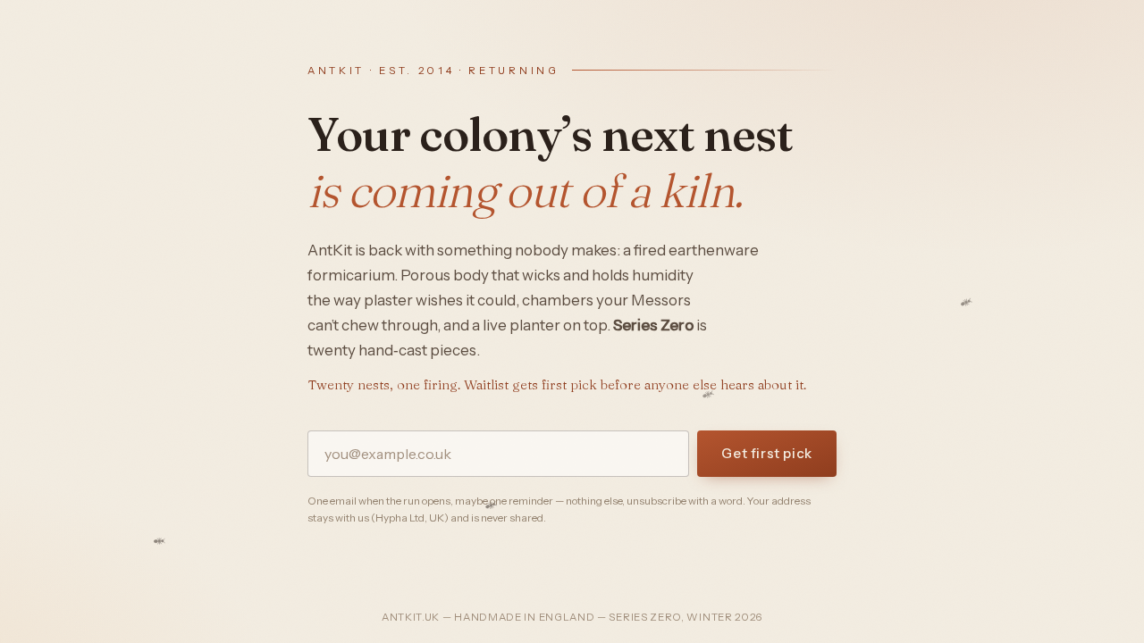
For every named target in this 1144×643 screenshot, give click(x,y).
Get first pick (766, 453)
